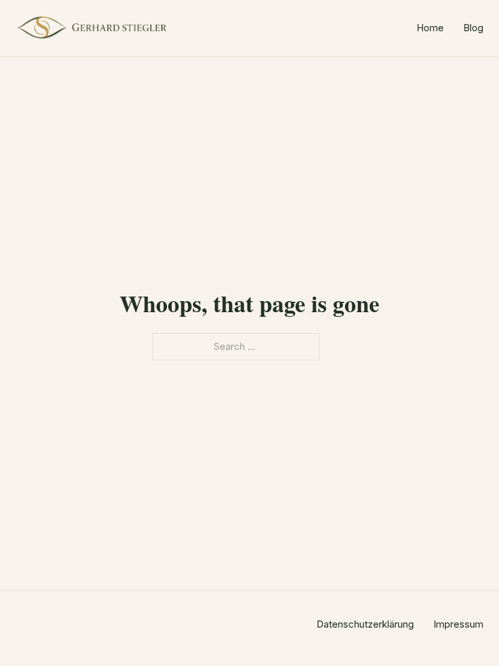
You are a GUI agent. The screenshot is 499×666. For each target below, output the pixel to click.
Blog (473, 27)
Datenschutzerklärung (365, 624)
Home (430, 27)
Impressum (458, 624)
